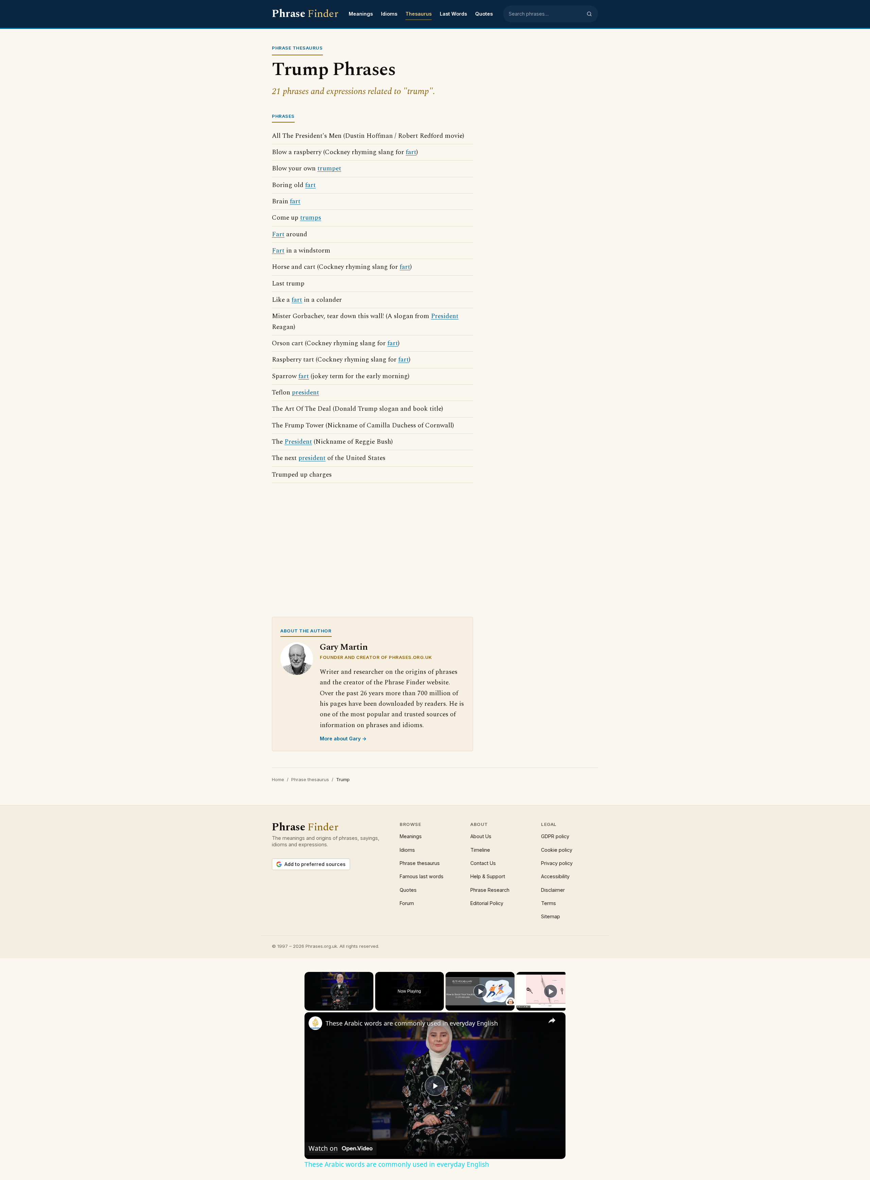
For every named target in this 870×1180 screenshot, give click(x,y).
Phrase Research (489, 890)
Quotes (484, 14)
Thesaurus (418, 14)
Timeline (480, 850)
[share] (552, 1020)
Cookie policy (556, 850)
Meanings (361, 14)
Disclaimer (553, 890)
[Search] (589, 14)
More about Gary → (343, 738)
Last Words (453, 14)
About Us (480, 836)
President (444, 316)
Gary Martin (344, 647)
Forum (407, 903)
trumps (310, 218)
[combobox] (545, 14)
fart (411, 152)
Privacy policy (557, 863)
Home (278, 779)
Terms (548, 903)
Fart (278, 234)
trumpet (329, 168)
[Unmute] (317, 1006)
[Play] (308, 1006)
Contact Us (483, 863)
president (305, 393)
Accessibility (555, 876)
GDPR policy (555, 836)
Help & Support (487, 876)
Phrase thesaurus (310, 779)
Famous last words (421, 876)
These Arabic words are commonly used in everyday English (412, 1023)
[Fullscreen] (369, 1006)
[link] (315, 1023)
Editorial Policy (486, 903)
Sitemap (550, 916)
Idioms (389, 14)
